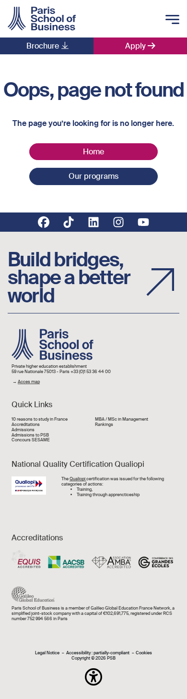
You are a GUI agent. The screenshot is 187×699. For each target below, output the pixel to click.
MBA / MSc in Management (121, 419)
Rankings (104, 424)
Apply (135, 46)
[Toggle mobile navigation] (172, 20)
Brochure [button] (42, 46)
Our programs (93, 176)
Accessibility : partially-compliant (97, 653)
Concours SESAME (31, 440)
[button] (93, 677)
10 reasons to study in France (40, 419)
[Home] (42, 19)
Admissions (23, 430)
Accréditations (26, 424)
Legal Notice (47, 653)
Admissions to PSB (30, 435)
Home (93, 152)
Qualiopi (78, 479)
